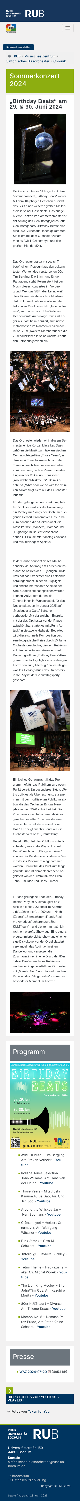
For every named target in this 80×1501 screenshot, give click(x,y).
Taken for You (39, 1411)
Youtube (46, 1183)
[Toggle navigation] (68, 28)
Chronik (59, 61)
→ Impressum (18, 1476)
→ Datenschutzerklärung (27, 1480)
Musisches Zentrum (40, 56)
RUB (17, 56)
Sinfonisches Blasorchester (27, 61)
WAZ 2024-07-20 (33, 1372)
